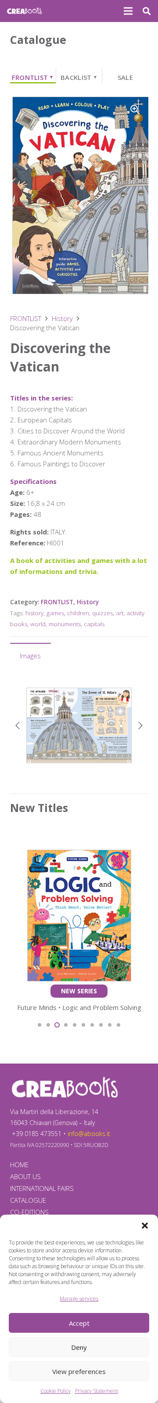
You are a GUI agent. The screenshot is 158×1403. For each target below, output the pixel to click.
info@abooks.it (89, 1133)
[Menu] (128, 11)
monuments (65, 624)
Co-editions (29, 1212)
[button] (144, 1225)
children (78, 613)
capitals (94, 624)
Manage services (79, 1298)
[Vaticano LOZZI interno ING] (79, 725)
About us (25, 1176)
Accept (79, 1323)
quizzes (102, 613)
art (119, 613)
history (34, 613)
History (62, 318)
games (55, 613)
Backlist (79, 77)
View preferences (79, 1371)
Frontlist (33, 77)
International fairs (42, 1188)
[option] (79, 725)
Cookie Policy (55, 1391)
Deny (79, 1347)
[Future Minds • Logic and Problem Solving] (79, 855)
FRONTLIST (25, 318)
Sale (125, 77)
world (38, 624)
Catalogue (28, 1200)
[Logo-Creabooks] (24, 11)
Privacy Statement (96, 1391)
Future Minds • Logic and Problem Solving (79, 1007)
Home (19, 1164)
